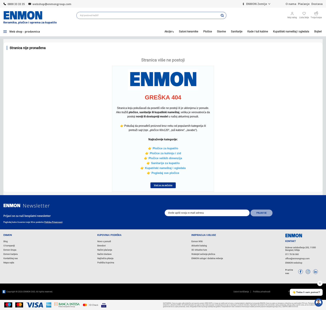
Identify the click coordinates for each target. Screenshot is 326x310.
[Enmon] (11, 206)
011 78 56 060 (292, 254)
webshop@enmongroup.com (51, 4)
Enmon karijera (10, 254)
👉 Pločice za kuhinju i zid (163, 153)
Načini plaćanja (104, 250)
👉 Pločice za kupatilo (163, 148)
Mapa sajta (8, 262)
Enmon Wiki (197, 241)
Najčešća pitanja (105, 258)
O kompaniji (9, 245)
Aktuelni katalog (199, 245)
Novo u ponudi (104, 241)
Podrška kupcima (105, 262)
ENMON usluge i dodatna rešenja (207, 258)
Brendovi (101, 245)
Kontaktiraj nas (10, 258)
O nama (291, 4)
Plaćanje (304, 4)
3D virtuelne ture (199, 250)
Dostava (317, 4)
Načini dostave (104, 254)
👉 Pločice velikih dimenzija (163, 158)
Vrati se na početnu (163, 185)
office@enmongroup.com (297, 258)
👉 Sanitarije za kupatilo (163, 163)
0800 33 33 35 (16, 4)
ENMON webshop (293, 262)
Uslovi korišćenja (241, 291)
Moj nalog (292, 17)
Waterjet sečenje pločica (203, 254)
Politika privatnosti (53, 222)
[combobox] (147, 15)
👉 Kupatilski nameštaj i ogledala (163, 168)
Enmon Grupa (9, 250)
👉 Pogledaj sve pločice (163, 173)
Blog (5, 241)
